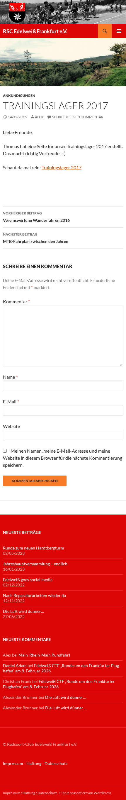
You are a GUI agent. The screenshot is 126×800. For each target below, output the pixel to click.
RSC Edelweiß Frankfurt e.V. (35, 31)
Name (10, 377)
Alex (39, 117)
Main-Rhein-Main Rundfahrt (44, 654)
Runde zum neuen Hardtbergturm (33, 547)
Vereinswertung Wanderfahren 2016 (36, 217)
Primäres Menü (119, 31)
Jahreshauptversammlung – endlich (35, 563)
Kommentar (16, 301)
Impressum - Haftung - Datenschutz (35, 763)
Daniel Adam (15, 665)
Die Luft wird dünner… (23, 611)
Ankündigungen (19, 95)
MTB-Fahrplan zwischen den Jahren (35, 238)
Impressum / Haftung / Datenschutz (30, 793)
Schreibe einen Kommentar (77, 117)
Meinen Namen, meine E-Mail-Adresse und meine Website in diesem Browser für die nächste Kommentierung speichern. (62, 458)
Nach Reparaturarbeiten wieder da (34, 595)
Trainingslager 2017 (61, 167)
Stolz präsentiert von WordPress (86, 793)
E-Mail (11, 401)
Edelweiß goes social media (27, 579)
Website (11, 426)
